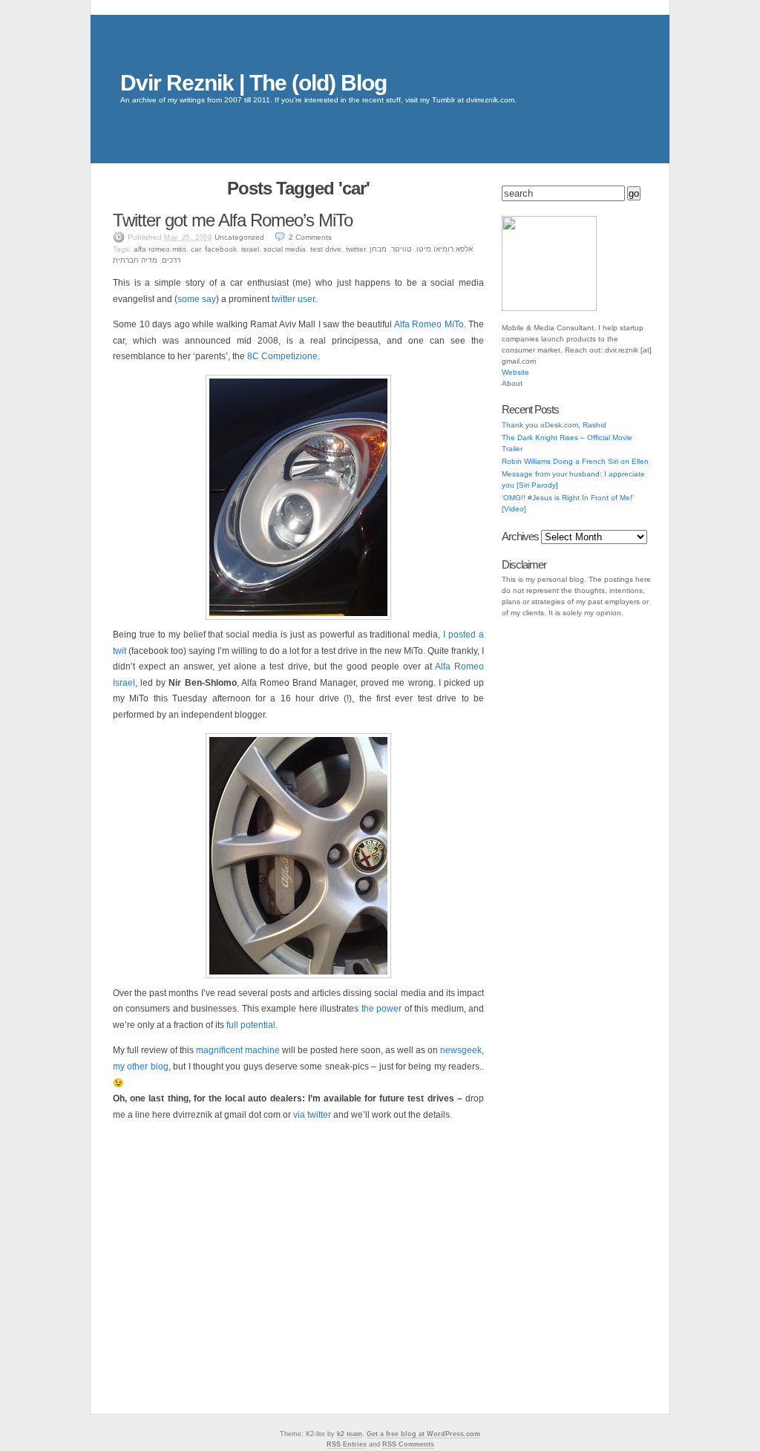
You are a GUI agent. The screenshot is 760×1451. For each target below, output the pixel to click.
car (195, 249)
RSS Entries (347, 1444)
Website (515, 372)
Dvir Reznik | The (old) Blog (253, 83)
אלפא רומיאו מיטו (444, 249)
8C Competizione (282, 356)
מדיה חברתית (135, 260)
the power (381, 1008)
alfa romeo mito (160, 249)
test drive (325, 249)
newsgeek (461, 1050)
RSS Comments (408, 1444)
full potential (250, 1025)
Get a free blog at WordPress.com (423, 1434)
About (512, 383)
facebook (221, 249)
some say (196, 299)
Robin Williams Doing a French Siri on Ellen (575, 461)
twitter (355, 249)
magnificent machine (238, 1050)
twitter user (293, 299)
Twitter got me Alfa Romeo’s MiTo (233, 220)
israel (250, 249)
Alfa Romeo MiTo (429, 324)
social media (284, 249)
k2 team (349, 1434)
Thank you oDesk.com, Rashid (554, 425)
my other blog (140, 1066)
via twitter (312, 1115)
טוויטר (401, 249)
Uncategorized (239, 237)
